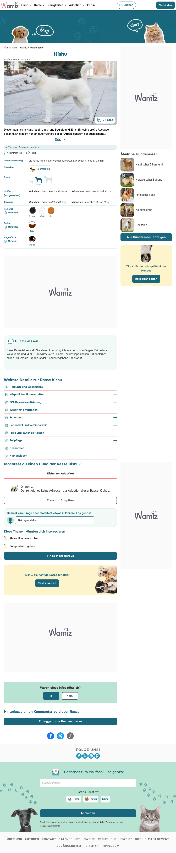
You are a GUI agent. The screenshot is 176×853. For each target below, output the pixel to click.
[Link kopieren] (70, 735)
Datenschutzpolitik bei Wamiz (98, 822)
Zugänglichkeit (70, 846)
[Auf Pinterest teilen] (97, 756)
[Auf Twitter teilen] (60, 735)
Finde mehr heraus (60, 556)
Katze (94, 798)
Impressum (110, 846)
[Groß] (48, 181)
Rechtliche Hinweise (115, 839)
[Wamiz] (10, 5)
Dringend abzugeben (22, 546)
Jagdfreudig (43, 169)
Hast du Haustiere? (88, 792)
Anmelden (88, 813)
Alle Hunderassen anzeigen (146, 237)
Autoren (32, 839)
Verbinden (165, 5)
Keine (105, 798)
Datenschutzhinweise (77, 839)
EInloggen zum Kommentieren (60, 721)
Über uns (14, 839)
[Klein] (31, 183)
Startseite (12, 47)
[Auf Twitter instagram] (91, 756)
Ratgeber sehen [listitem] (146, 279)
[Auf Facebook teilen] (50, 735)
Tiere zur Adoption (60, 500)
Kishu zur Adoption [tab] (60, 473)
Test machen (47, 583)
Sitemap (92, 846)
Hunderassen (37, 47)
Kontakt (49, 839)
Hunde (23, 47)
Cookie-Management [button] (152, 839)
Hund (77, 798)
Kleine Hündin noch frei (23, 538)
